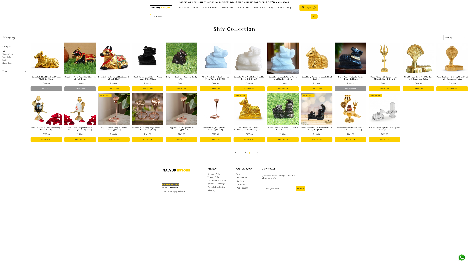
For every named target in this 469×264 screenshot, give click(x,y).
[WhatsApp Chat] (462, 258)
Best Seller (6, 57)
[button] (210, 8)
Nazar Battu (7, 63)
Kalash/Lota (7, 54)
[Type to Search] (314, 16)
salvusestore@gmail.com (173, 191)
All (3, 51)
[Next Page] (262, 152)
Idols (4, 60)
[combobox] (455, 37)
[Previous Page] (235, 152)
